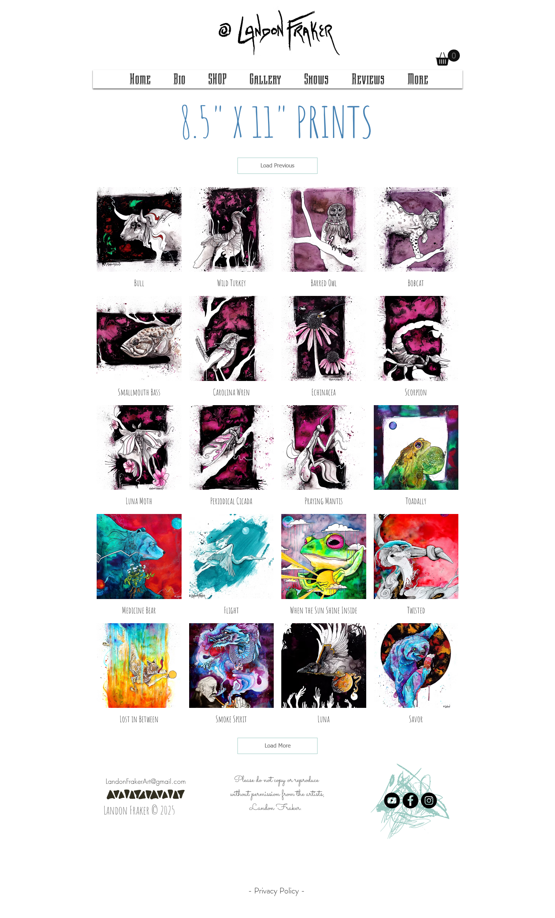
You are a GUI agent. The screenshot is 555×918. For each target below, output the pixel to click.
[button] (448, 58)
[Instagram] (429, 800)
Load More (278, 746)
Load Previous (277, 166)
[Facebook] (410, 800)
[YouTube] (392, 800)
